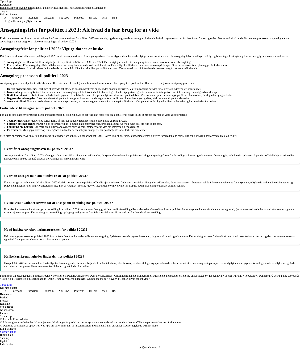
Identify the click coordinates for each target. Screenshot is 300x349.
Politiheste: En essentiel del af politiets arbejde (25, 275)
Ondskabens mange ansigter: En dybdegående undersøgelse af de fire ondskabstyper (160, 275)
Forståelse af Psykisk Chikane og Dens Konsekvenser (82, 275)
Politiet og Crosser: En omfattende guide (24, 278)
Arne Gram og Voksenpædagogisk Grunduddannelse (77, 278)
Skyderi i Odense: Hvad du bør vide (128, 278)
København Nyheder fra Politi (225, 275)
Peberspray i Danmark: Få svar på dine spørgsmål (272, 275)
